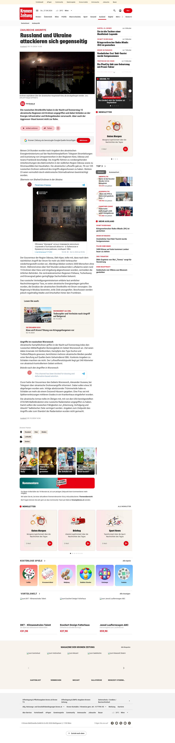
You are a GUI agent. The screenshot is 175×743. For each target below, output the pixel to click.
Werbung (112, 707)
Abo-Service (27, 713)
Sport (85, 17)
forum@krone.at (78, 500)
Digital (110, 17)
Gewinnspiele (71, 2)
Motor (118, 17)
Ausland (102, 17)
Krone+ (38, 17)
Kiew (36, 432)
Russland (28, 432)
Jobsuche (106, 2)
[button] (122, 17)
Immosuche (95, 2)
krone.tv (129, 17)
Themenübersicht (86, 497)
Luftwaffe (28, 437)
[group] (29, 461)
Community (59, 2)
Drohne (27, 441)
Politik (64, 17)
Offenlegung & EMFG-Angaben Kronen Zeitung (75, 701)
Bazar (115, 2)
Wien (57, 17)
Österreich (48, 17)
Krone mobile (83, 2)
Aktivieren (83, 140)
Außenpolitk (36, 23)
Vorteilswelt (39, 2)
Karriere (121, 707)
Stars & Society (75, 17)
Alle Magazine (125, 647)
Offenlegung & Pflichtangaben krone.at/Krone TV (39, 701)
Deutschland (25, 23)
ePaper (49, 2)
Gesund (93, 17)
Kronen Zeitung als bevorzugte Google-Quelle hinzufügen (57, 140)
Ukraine (44, 432)
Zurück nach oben (76, 733)
